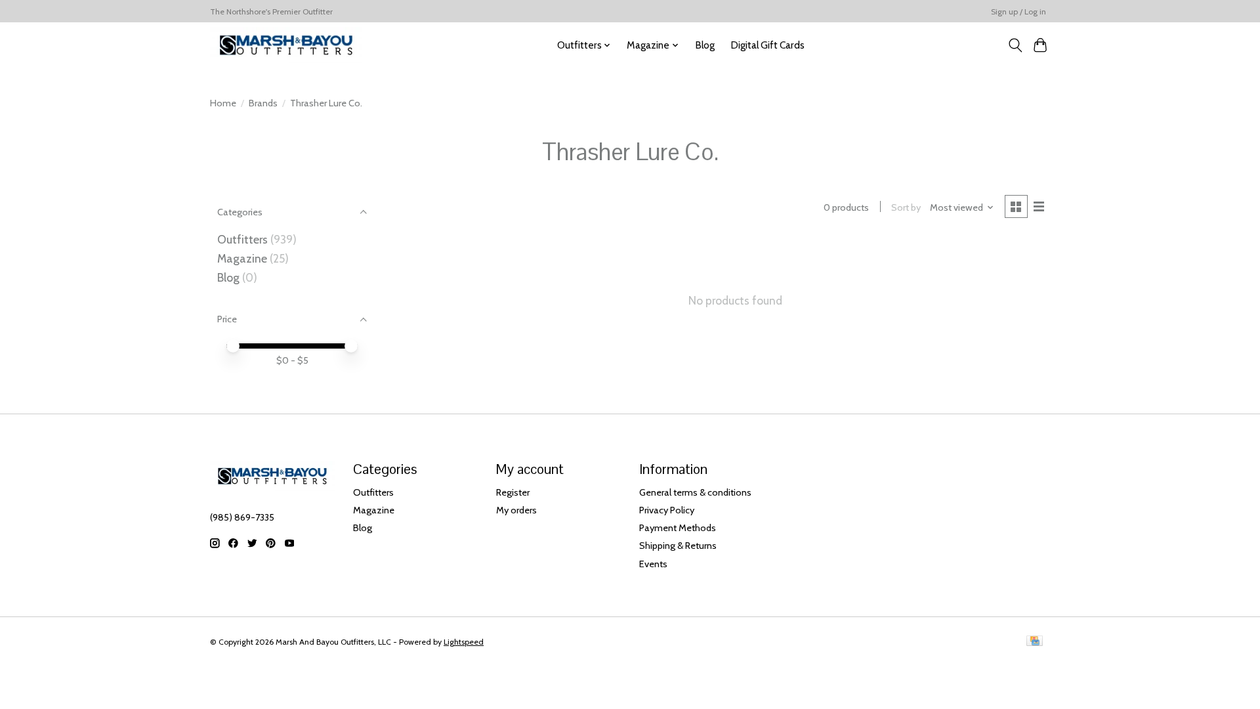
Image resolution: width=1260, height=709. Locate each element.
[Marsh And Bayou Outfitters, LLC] (286, 45)
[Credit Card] (1034, 641)
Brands (263, 103)
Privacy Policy (666, 510)
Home (223, 103)
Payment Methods (677, 528)
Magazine (242, 258)
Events (653, 564)
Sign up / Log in (1018, 11)
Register (513, 492)
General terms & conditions (695, 492)
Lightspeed (464, 642)
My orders (516, 510)
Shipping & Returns (678, 545)
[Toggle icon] (1014, 45)
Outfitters (242, 239)
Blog (705, 45)
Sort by (906, 207)
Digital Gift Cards (767, 45)
